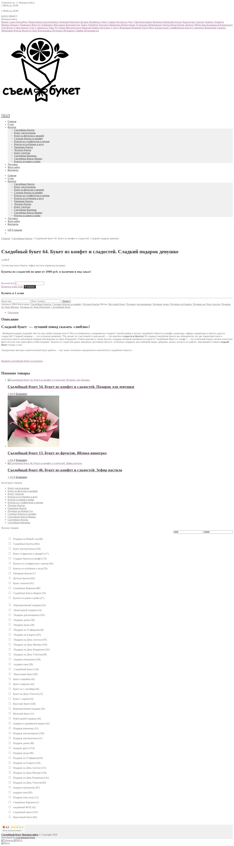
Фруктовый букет (25, 674)
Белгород (104, 25)
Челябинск (95, 22)
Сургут (115, 27)
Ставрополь (41, 27)
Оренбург (93, 25)
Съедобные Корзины (25, 155)
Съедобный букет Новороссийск (19, 834)
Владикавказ (45, 30)
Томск (84, 25)
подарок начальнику (26, 659)
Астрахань (142, 25)
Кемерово (115, 25)
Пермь (167, 22)
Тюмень (209, 22)
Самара (112, 22)
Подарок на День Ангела (206, 304)
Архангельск (162, 27)
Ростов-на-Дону (125, 22)
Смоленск (199, 27)
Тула (4, 27)
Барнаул (15, 25)
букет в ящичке (23, 684)
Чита (152, 27)
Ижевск (5, 25)
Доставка (13, 164)
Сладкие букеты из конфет (28, 138)
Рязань (5, 22)
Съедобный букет (61, 307)
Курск (10, 27)
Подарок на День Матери (30, 644)
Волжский (211, 27)
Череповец (7, 30)
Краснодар (189, 22)
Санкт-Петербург (18, 22)
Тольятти (219, 22)
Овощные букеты (23, 147)
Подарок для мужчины (27, 738)
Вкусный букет (117, 304)
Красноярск (146, 22)
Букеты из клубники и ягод (29, 144)
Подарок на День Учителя (30, 654)
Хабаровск (47, 25)
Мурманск (69, 30)
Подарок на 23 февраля (28, 629)
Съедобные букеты (24, 130)
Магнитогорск (74, 27)
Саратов (200, 22)
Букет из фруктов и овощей (29, 135)
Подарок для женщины (138, 304)
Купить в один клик (12, 286)
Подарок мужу (23, 625)
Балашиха (212, 25)
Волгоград (177, 22)
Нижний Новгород (70, 22)
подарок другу (24, 748)
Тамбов (79, 30)
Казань (85, 22)
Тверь (62, 27)
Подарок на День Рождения (35, 307)
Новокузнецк (128, 25)
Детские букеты (22, 150)
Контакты (13, 170)
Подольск (57, 30)
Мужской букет (23, 713)
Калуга (189, 27)
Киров (181, 25)
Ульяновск (26, 25)
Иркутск (36, 25)
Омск (104, 22)
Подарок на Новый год (20, 511)
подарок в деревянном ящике (31, 723)
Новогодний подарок (27, 610)
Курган (18, 30)
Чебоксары (200, 25)
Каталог (12, 127)
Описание (13, 312)
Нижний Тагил (140, 27)
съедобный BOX (24, 807)
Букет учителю (22, 153)
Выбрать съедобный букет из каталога (22, 361)
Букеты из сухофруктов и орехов (32, 141)
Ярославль (60, 25)
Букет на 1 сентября (26, 689)
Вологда (27, 30)
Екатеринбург (51, 22)
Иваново (87, 27)
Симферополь (177, 27)
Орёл (35, 30)
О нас (11, 124)
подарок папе (23, 664)
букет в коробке (24, 679)
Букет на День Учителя (28, 694)
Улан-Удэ (53, 27)
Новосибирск (36, 22)
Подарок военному (25, 728)
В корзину (30, 287)
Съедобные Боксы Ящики (28, 158)
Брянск (96, 27)
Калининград (225, 25)
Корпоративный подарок (29, 605)
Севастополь (21, 27)
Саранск (221, 27)
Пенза (173, 25)
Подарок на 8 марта (180, 304)
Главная (12, 121)
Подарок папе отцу (26, 797)
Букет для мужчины (25, 132)
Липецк (189, 25)
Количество (7, 283)
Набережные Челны (159, 25)
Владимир (125, 27)
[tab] (120, 312)
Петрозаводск (91, 30)
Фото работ (14, 167)
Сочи (31, 27)
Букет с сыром (23, 699)
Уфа (136, 22)
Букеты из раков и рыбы (27, 161)
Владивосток (73, 25)
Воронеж (158, 22)
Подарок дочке (161, 304)
